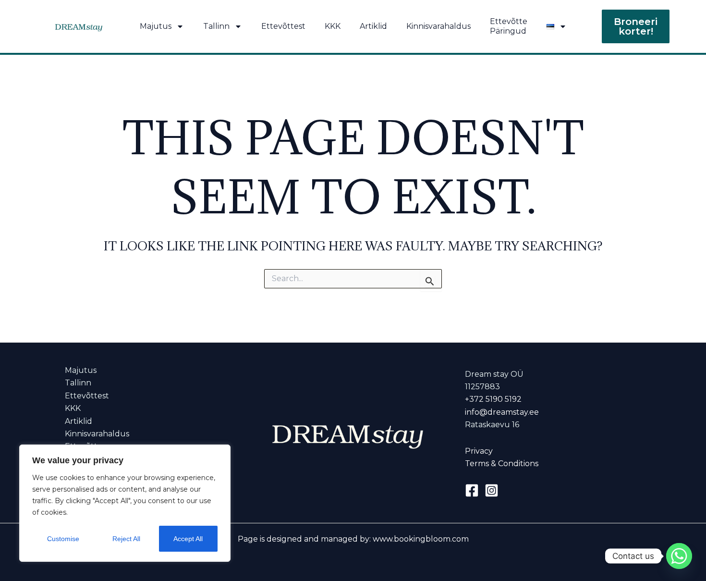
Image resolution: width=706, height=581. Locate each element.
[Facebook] (472, 490)
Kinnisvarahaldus (438, 26)
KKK (333, 26)
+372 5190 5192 (493, 399)
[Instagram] (492, 490)
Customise (63, 539)
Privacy (479, 451)
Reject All (126, 539)
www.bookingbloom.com (421, 539)
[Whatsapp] (679, 556)
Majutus (155, 26)
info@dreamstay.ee (502, 412)
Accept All (188, 539)
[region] (125, 503)
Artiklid (373, 26)
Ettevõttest (283, 26)
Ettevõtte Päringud (508, 26)
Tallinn (216, 26)
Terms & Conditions (501, 463)
